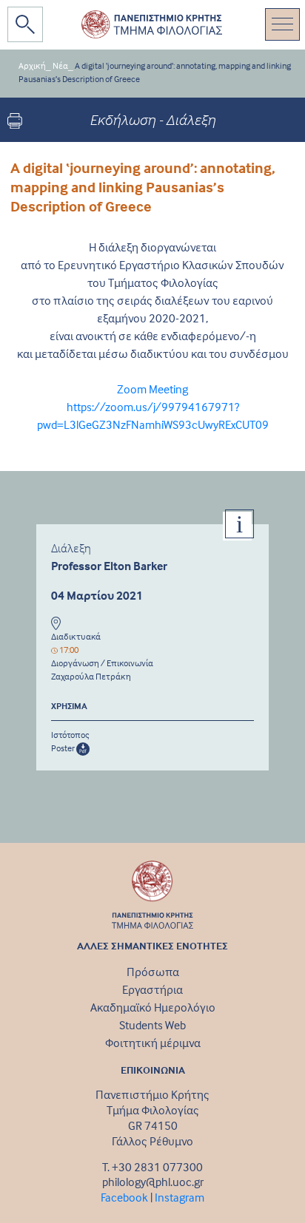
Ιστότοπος (70, 734)
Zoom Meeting (152, 389)
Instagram (179, 1197)
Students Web (152, 1024)
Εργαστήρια (152, 989)
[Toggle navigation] (282, 24)
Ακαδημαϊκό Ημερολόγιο (152, 1007)
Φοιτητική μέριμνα (153, 1042)
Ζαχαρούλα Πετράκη (91, 676)
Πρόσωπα (153, 971)
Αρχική (32, 65)
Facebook (124, 1197)
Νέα (60, 65)
